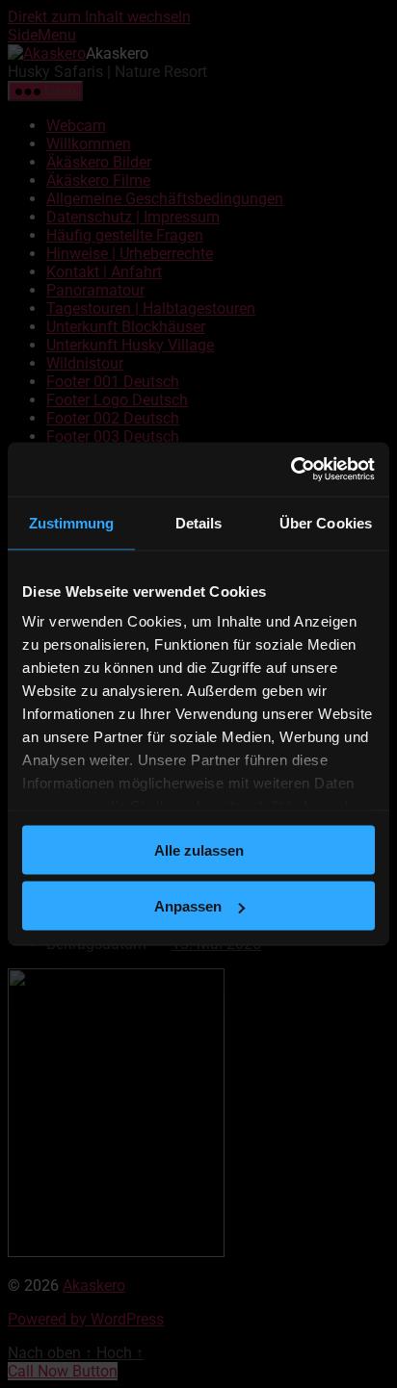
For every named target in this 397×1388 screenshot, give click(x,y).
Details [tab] (199, 522)
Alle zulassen (199, 849)
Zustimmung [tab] (72, 522)
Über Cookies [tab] (325, 522)
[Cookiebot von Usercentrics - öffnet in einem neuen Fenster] (290, 469)
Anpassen (188, 906)
